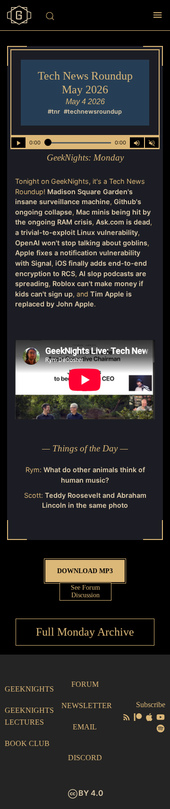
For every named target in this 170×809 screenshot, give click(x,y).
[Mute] (152, 142)
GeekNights (29, 689)
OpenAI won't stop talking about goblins (81, 243)
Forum (85, 684)
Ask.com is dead (123, 222)
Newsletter (86, 705)
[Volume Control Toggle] (137, 142)
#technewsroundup (93, 111)
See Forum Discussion (85, 591)
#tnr (54, 111)
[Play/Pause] (18, 142)
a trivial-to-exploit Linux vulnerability (76, 232)
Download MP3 (85, 571)
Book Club (27, 743)
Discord (85, 758)
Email (85, 727)
